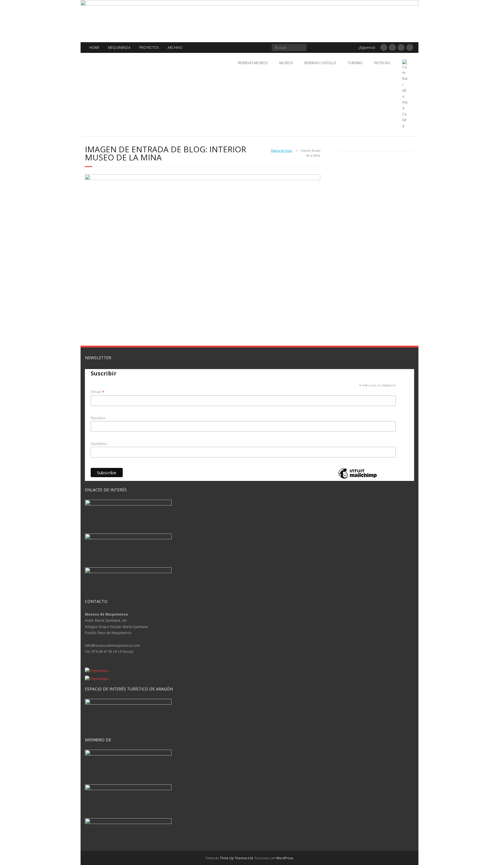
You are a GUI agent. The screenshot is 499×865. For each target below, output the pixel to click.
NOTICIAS (382, 62)
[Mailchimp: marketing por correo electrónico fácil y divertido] (357, 478)
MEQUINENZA (119, 47)
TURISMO (355, 62)
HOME (94, 47)
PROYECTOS (149, 47)
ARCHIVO (175, 47)
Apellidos (99, 443)
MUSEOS (286, 62)
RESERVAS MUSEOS (253, 62)
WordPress (284, 858)
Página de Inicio (281, 151)
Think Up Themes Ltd (236, 858)
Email (97, 391)
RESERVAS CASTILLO (320, 62)
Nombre (98, 418)
